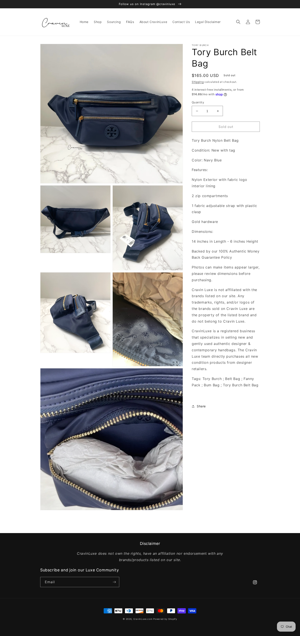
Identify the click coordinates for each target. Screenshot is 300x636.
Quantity (198, 102)
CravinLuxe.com (143, 619)
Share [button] (201, 406)
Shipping (198, 81)
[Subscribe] (114, 582)
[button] (238, 22)
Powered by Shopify (165, 619)
